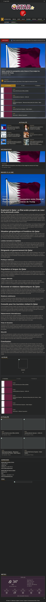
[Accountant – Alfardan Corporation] (6, 114)
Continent (6, 22)
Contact (21, 600)
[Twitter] (23, 372)
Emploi (14, 19)
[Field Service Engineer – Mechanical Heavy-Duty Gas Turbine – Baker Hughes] (6, 102)
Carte (18, 19)
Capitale (34, 19)
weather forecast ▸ (23, 596)
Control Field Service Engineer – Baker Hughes (22, 109)
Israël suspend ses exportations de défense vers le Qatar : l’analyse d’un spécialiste (36, 128)
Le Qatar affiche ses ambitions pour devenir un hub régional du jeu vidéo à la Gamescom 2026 (13, 135)
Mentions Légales (15, 600)
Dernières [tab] (9, 85)
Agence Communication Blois (30, 600)
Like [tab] (23, 85)
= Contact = (13, 22)
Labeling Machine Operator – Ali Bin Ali (21, 96)
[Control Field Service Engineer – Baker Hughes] (6, 108)
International (7, 19)
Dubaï (38, 600)
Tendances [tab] (38, 85)
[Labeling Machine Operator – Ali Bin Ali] (6, 96)
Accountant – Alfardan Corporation (20, 115)
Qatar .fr (9, 600)
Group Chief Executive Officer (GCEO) (20, 90)
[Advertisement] (23, 29)
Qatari (10, 74)
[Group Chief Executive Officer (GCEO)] (6, 90)
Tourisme (28, 19)
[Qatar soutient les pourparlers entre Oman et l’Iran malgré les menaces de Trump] (23, 56)
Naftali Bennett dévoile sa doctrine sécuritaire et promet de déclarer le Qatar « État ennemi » (14, 142)
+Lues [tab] (19, 378)
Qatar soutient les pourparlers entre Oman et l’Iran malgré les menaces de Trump (20, 81)
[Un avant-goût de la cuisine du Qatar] (26, 135)
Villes (23, 19)
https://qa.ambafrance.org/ (7, 476)
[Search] (44, 19)
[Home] (2, 19)
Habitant (40, 19)
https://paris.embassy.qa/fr (7, 468)
